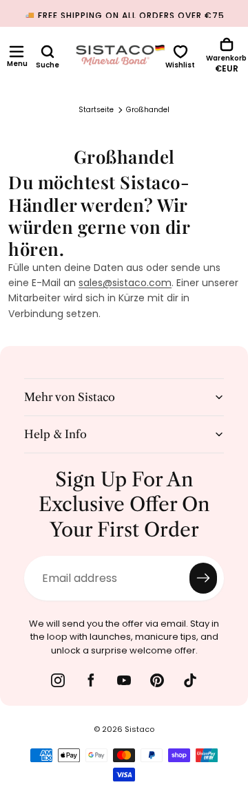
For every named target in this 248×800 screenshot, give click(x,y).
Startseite (96, 110)
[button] (16, 51)
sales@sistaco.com (125, 283)
